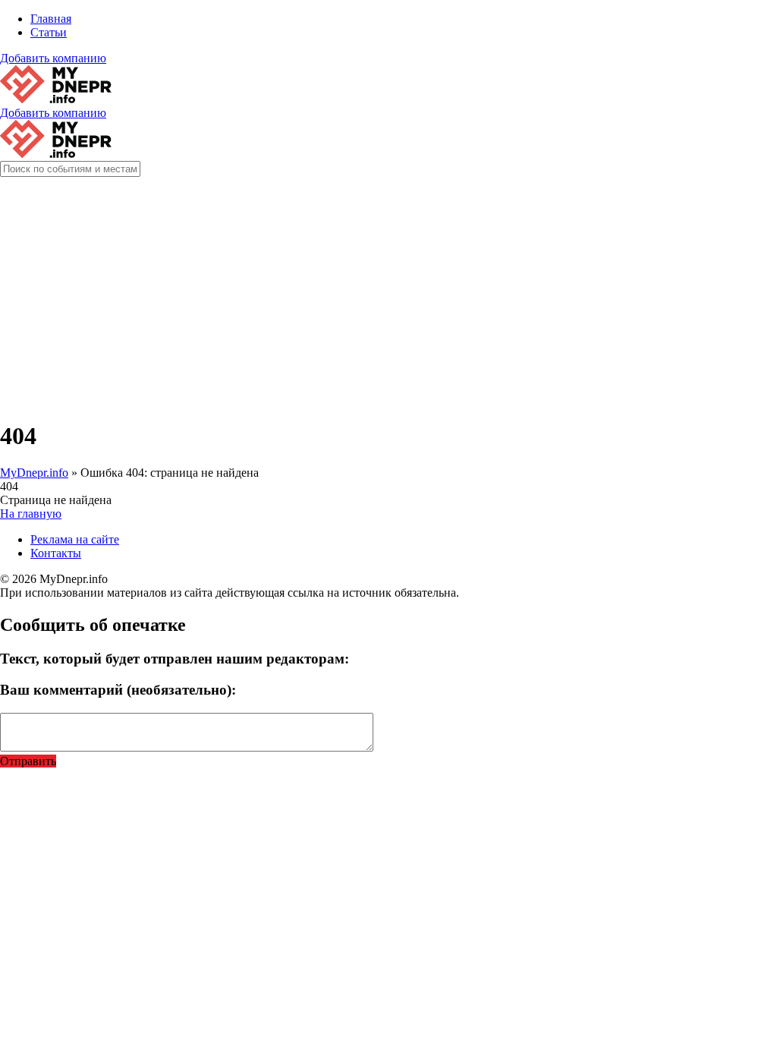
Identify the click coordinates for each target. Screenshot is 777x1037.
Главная (50, 18)
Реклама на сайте (74, 539)
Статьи (48, 32)
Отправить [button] (28, 761)
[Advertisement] (388, 299)
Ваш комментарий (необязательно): (118, 690)
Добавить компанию (53, 58)
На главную (30, 513)
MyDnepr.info (34, 472)
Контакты (55, 553)
